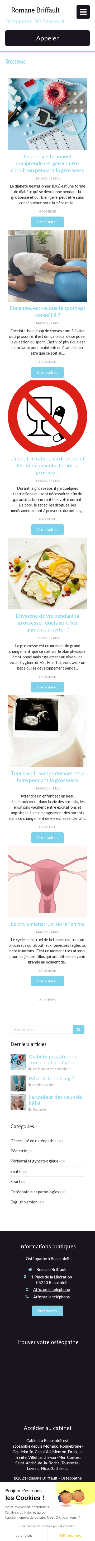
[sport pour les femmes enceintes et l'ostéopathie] (47, 266)
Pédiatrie (19, 1150)
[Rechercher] (78, 1029)
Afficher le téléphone (51, 1289)
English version (24, 1201)
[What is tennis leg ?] (18, 1083)
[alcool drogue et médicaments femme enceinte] (47, 416)
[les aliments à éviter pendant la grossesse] (47, 573)
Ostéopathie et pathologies (35, 1191)
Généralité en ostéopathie (33, 1140)
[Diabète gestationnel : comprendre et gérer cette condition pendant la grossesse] (47, 114)
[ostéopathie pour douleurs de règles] (47, 881)
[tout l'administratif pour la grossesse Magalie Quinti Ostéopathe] (47, 731)
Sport (15, 1181)
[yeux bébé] (18, 1102)
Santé (16, 1171)
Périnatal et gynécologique (34, 1160)
